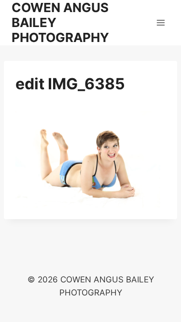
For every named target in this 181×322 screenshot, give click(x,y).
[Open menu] (160, 22)
